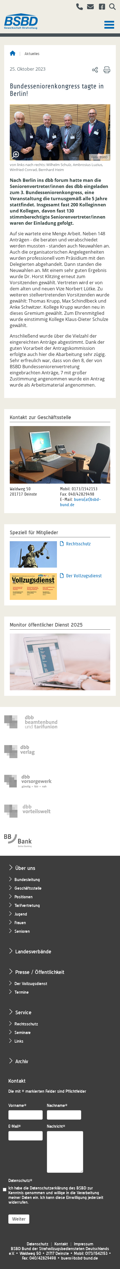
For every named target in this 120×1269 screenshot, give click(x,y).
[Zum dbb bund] (30, 721)
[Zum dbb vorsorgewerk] (30, 781)
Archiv (21, 1061)
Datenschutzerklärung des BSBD (58, 1188)
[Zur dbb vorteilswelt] (30, 811)
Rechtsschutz (78, 543)
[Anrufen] (77, 7)
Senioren (22, 931)
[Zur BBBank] (30, 840)
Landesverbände (33, 951)
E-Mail (14, 1126)
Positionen (24, 897)
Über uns (25, 868)
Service (23, 1012)
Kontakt (61, 1244)
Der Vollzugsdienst (84, 575)
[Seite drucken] (106, 69)
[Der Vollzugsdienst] (33, 586)
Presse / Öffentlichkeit (39, 972)
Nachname (57, 1105)
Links (19, 1041)
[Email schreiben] (89, 7)
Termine (22, 992)
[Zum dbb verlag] (30, 751)
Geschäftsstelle (28, 888)
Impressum (83, 1244)
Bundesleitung (27, 879)
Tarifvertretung (27, 905)
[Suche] (110, 7)
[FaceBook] (100, 7)
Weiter (19, 1219)
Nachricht (56, 1126)
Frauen (20, 923)
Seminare (23, 1032)
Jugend (21, 914)
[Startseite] (12, 53)
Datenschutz (20, 1180)
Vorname (17, 1105)
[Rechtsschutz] (33, 554)
